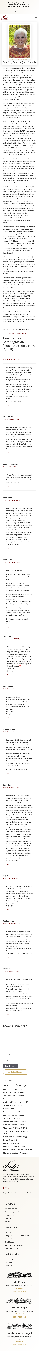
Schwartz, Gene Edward (13, 1125)
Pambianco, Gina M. (11, 1112)
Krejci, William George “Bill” (15, 1102)
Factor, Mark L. (9, 1108)
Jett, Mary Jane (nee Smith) (15, 1096)
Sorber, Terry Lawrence (13, 1105)
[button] (30, 17)
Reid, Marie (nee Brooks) (14, 1146)
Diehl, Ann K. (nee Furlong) (15, 1137)
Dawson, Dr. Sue (10, 1099)
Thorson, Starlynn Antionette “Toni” (16, 1132)
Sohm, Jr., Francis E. (12, 1118)
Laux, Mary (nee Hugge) (13, 1115)
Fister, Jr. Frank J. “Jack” (14, 1089)
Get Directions (19, 1291)
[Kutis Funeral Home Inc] (4, 17)
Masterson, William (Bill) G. (15, 1128)
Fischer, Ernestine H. (12, 1143)
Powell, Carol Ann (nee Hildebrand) (18, 1149)
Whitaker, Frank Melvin (13, 1092)
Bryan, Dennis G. (10, 1140)
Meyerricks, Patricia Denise (15, 1121)
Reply (7, 405)
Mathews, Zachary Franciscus (16, 1153)
